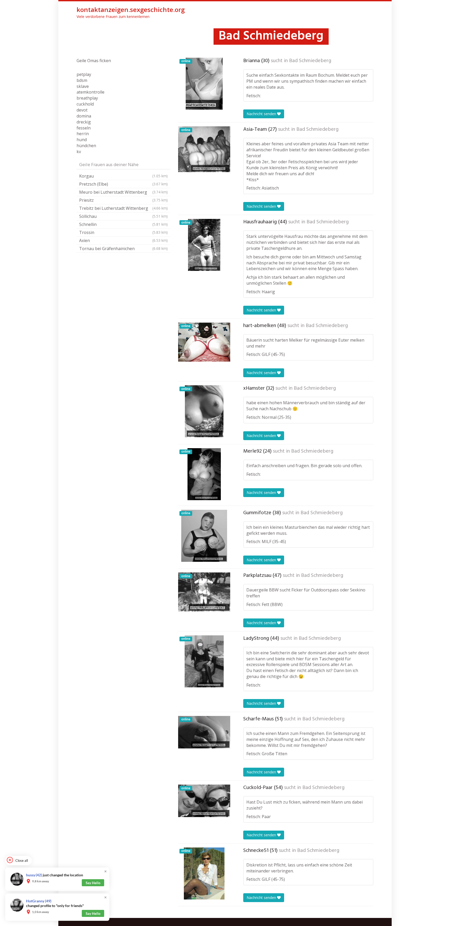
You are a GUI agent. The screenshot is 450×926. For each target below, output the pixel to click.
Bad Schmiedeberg (310, 61)
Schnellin (123, 224)
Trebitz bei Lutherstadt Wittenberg (123, 208)
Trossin (123, 232)
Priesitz (123, 200)
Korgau (123, 176)
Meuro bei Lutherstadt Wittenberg (123, 192)
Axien (123, 240)
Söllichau (123, 216)
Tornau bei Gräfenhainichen (123, 248)
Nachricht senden (262, 113)
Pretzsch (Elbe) (123, 184)
